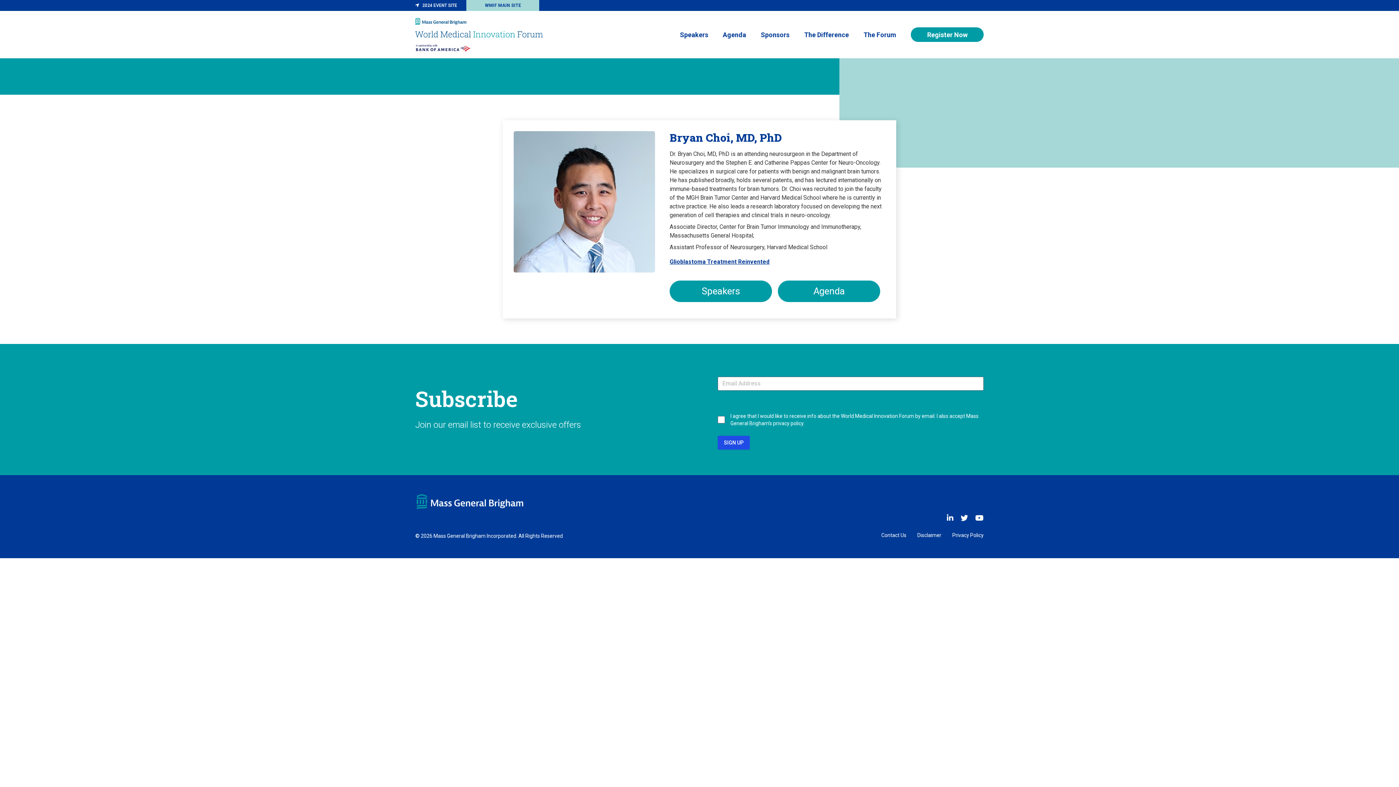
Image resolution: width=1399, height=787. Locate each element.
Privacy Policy (968, 535)
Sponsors (775, 35)
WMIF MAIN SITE (503, 5)
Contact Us (893, 535)
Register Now (947, 35)
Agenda (734, 35)
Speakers (694, 35)
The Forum (879, 35)
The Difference (826, 35)
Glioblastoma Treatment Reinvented (719, 261)
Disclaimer (929, 535)
